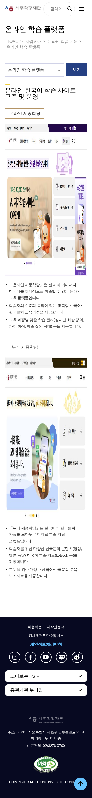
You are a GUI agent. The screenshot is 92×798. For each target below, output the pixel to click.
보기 (76, 69)
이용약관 (35, 627)
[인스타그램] (14, 657)
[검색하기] (69, 8)
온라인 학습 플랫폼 (23, 47)
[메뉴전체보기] (81, 9)
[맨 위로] (80, 784)
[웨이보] (77, 657)
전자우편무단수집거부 (46, 635)
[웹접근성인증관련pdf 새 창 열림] (46, 765)
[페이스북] (30, 657)
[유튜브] (46, 657)
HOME (12, 41)
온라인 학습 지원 (62, 41)
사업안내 (33, 41)
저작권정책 (55, 627)
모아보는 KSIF (24, 676)
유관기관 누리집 (26, 690)
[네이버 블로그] (61, 657)
